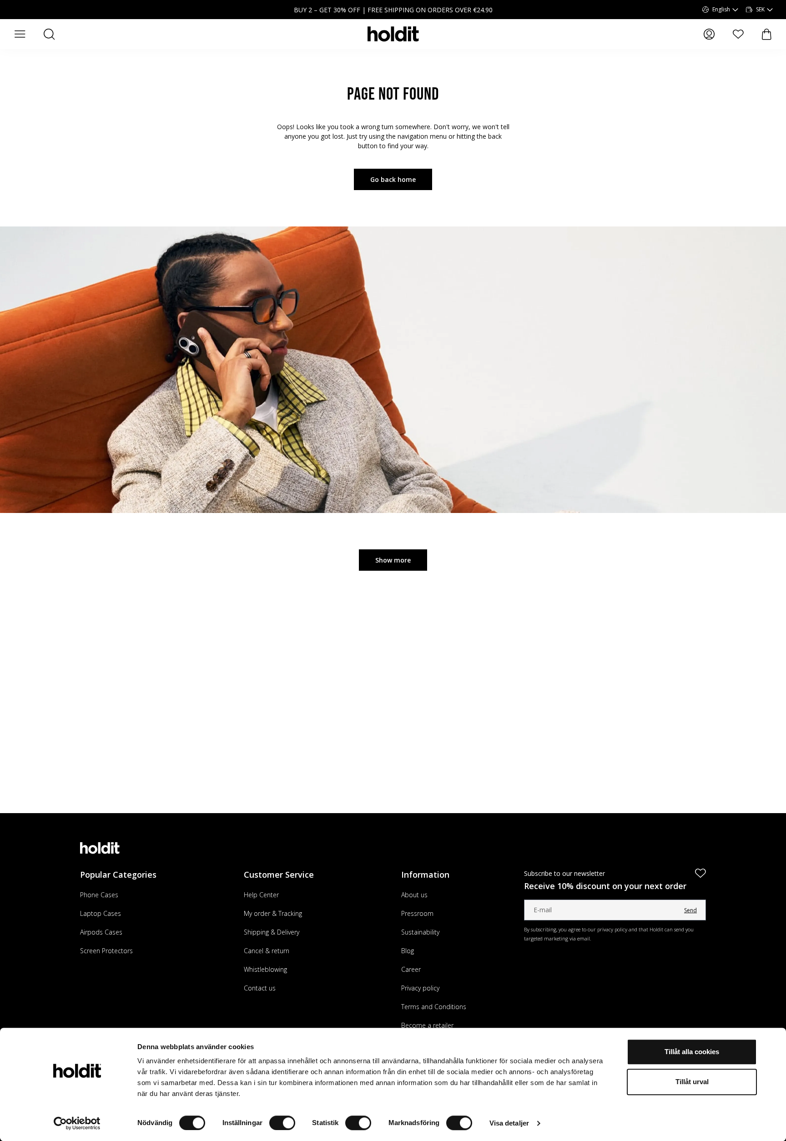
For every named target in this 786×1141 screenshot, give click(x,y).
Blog (407, 950)
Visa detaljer (509, 1123)
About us (414, 894)
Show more (393, 560)
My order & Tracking (273, 913)
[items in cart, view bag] (766, 34)
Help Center (261, 894)
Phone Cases (99, 894)
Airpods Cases (101, 932)
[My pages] (709, 34)
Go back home (393, 179)
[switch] (282, 1123)
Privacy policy (420, 988)
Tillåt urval (692, 1082)
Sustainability (420, 932)
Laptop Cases (100, 913)
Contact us (260, 988)
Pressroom (417, 913)
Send (690, 910)
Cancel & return (266, 950)
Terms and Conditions (433, 1006)
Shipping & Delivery (271, 932)
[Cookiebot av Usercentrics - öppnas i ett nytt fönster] (77, 1123)
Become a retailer (427, 1025)
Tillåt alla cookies (692, 1052)
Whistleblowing (265, 969)
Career (411, 969)
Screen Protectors (106, 950)
